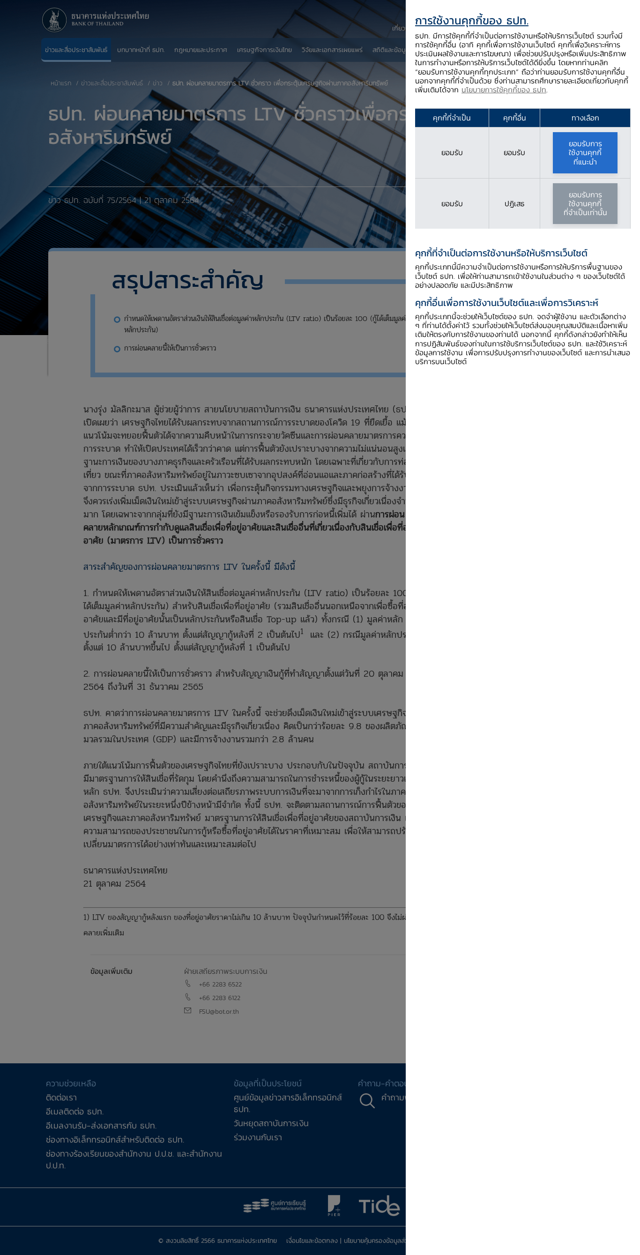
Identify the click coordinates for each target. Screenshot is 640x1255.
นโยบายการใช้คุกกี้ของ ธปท (503, 89)
